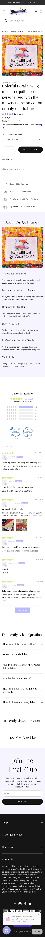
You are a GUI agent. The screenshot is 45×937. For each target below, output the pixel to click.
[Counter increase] (14, 149)
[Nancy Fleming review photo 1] (8, 525)
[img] (7, 453)
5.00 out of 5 (29, 399)
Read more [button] (37, 515)
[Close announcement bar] (42, 2)
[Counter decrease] (4, 149)
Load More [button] (23, 610)
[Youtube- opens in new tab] (30, 903)
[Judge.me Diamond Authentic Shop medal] (15, 432)
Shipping (4, 121)
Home (4, 31)
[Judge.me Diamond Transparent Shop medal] (28, 432)
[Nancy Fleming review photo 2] (22, 525)
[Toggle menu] (4, 11)
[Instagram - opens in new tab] (20, 903)
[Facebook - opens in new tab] (15, 903)
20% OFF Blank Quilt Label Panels (21, 2)
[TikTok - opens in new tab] (25, 903)
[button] (22, 21)
